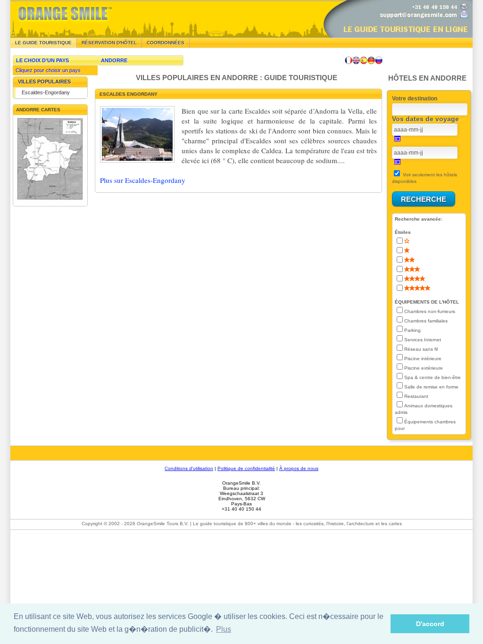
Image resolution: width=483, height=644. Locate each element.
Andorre (114, 60)
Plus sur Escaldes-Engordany (142, 180)
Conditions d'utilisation (189, 468)
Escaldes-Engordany (46, 92)
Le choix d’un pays (42, 60)
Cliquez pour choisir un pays (47, 70)
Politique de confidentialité (246, 468)
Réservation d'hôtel (109, 42)
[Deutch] (371, 60)
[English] (356, 60)
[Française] (348, 60)
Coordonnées (165, 42)
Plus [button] (223, 629)
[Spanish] (363, 60)
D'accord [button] (430, 623)
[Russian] (379, 60)
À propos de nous (298, 468)
